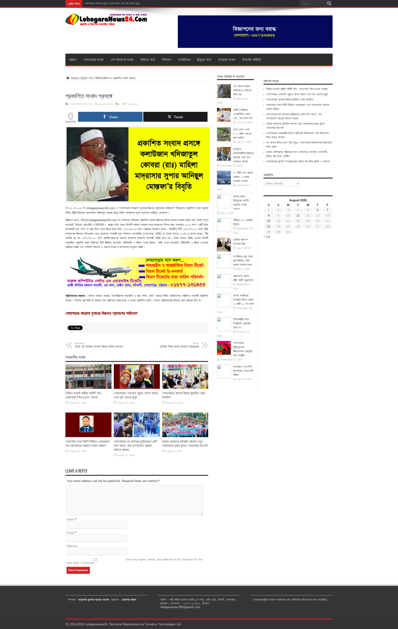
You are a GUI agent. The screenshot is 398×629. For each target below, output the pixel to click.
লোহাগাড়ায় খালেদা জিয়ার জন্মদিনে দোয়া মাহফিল (289, 99)
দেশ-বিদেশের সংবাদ (122, 59)
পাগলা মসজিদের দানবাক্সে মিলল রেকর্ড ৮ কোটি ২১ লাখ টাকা (243, 300)
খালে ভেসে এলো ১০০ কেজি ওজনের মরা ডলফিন (242, 133)
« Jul (266, 236)
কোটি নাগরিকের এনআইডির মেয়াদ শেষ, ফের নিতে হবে (242, 114)
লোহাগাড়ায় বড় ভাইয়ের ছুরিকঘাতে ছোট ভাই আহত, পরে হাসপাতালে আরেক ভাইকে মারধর (135, 445)
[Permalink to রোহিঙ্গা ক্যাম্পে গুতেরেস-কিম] (224, 250)
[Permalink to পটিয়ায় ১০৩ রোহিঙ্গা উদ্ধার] (224, 231)
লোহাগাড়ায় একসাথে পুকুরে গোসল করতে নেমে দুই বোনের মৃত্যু (136, 395)
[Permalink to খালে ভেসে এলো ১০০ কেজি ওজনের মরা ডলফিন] (224, 140)
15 (268, 221)
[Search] (329, 3)
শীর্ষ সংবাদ (88, 104)
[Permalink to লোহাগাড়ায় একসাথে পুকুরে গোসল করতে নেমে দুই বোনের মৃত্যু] (137, 388)
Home (74, 78)
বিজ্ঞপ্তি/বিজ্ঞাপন (103, 78)
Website (72, 546)
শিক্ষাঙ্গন (166, 59)
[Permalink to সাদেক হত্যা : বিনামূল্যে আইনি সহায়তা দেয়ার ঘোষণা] (224, 207)
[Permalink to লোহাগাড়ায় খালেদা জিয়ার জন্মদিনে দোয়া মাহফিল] (185, 388)
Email (70, 532)
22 (268, 226)
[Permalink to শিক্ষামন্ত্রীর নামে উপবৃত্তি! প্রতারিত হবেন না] (224, 330)
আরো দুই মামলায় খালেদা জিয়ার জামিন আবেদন (99, 345)
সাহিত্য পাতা (147, 59)
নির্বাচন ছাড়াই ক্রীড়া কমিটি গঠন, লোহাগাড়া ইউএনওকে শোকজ (83, 395)
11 (297, 215)
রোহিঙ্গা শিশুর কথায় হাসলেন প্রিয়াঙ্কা (179, 345)
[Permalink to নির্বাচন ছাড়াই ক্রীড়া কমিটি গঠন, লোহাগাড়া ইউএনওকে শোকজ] (88, 388)
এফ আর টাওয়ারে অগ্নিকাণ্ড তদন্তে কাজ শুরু (242, 90)
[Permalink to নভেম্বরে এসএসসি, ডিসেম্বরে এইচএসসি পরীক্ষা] (224, 377)
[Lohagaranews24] (106, 22)
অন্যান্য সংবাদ (226, 59)
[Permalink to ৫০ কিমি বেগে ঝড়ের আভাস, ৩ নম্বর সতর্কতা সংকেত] (224, 183)
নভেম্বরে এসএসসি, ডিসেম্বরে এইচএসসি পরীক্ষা (243, 371)
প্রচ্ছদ (72, 59)
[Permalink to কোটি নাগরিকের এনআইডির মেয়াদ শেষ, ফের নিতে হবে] (224, 120)
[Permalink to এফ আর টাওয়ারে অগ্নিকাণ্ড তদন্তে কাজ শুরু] (224, 97)
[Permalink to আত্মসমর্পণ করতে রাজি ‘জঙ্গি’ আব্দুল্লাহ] (224, 287)
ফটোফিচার (184, 59)
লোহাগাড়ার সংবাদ (93, 59)
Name (70, 519)
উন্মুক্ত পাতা (204, 59)
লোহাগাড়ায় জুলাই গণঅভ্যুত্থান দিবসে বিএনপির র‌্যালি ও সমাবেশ (298, 161)
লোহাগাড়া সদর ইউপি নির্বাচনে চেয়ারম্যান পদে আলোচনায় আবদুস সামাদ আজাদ (87, 443)
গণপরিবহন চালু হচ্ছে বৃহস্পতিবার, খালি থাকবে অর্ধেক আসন (243, 260)
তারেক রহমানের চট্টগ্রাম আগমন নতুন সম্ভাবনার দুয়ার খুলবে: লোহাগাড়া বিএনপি (185, 443)
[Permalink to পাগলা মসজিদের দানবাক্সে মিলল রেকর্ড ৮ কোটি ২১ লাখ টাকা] (224, 306)
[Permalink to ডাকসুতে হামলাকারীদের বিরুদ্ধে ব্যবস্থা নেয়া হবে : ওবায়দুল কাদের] (224, 160)
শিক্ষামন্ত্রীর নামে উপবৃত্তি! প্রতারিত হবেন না (242, 323)
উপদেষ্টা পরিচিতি (251, 59)
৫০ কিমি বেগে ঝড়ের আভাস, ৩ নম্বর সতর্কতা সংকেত (243, 177)
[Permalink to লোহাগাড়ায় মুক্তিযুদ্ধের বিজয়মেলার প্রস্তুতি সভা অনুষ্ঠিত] (224, 353)
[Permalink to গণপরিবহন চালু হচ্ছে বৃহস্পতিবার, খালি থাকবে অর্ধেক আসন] (224, 267)
